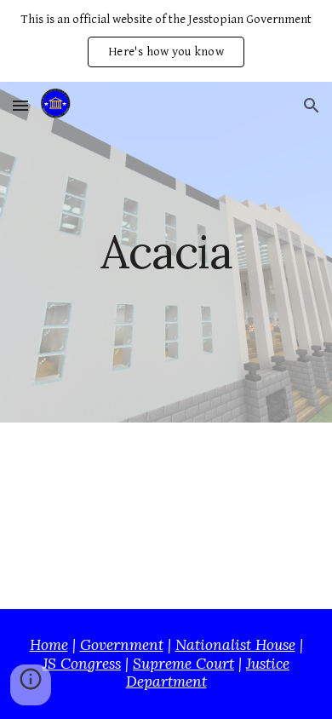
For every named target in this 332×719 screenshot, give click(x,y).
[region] (166, 41)
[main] (166, 251)
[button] (20, 105)
